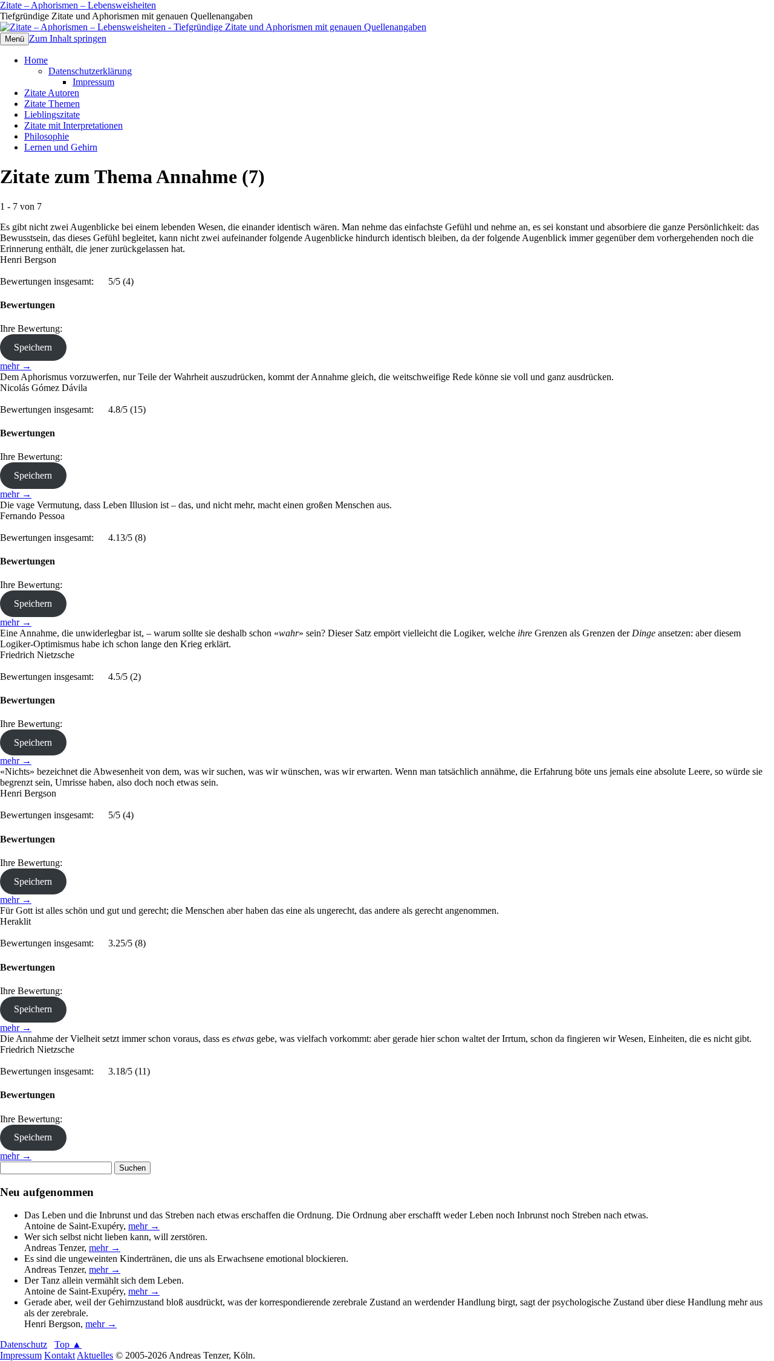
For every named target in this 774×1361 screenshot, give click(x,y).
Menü (14, 39)
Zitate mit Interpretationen (73, 125)
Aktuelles (95, 1355)
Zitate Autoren (51, 93)
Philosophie (46, 136)
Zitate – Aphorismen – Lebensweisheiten (78, 5)
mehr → (15, 366)
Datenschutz (23, 1344)
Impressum (93, 82)
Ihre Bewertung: (33, 328)
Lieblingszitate (52, 114)
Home (36, 60)
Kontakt (59, 1355)
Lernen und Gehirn (60, 147)
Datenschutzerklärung (90, 71)
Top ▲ (68, 1344)
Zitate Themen (52, 104)
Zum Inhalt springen (67, 38)
